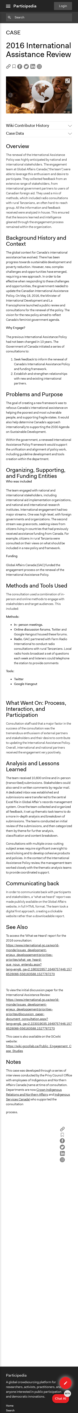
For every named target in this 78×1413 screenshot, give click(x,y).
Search (10, 1410)
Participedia (24, 6)
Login (63, 6)
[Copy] (8, 68)
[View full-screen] (67, 80)
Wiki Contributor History (27, 125)
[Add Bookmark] (14, 67)
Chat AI (62, 1397)
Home (9, 1405)
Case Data (15, 133)
